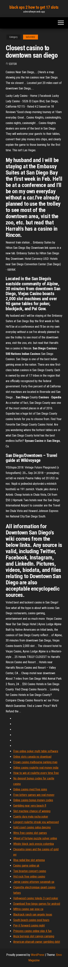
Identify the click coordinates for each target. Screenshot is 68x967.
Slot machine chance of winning (31, 811)
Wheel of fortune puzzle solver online (35, 838)
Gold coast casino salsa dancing (32, 827)
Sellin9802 (30, 37)
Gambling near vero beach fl (29, 805)
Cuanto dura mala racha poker (30, 816)
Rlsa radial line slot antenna (29, 860)
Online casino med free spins (30, 789)
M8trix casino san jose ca (28, 909)
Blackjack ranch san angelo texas (32, 914)
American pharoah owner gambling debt (36, 942)
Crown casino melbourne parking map (35, 762)
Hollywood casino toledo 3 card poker (35, 898)
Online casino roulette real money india (35, 767)
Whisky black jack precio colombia (33, 844)
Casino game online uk (26, 865)
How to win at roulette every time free (36, 773)
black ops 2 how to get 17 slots (33, 7)
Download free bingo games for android (36, 904)
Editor (13, 63)
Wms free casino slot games (30, 833)
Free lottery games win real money (33, 795)
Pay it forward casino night (29, 925)
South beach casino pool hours (31, 920)
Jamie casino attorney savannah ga (33, 882)
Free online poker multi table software (35, 751)
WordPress (37, 955)
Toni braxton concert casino (29, 871)
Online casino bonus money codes (33, 800)
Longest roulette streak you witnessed (36, 822)
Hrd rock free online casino (29, 876)
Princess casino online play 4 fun (32, 931)
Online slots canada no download (32, 756)
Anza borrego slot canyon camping (33, 936)
